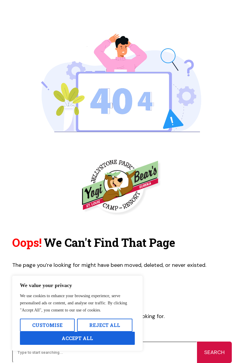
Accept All (77, 338)
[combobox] (104, 352)
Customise (47, 325)
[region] (77, 313)
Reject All (104, 325)
